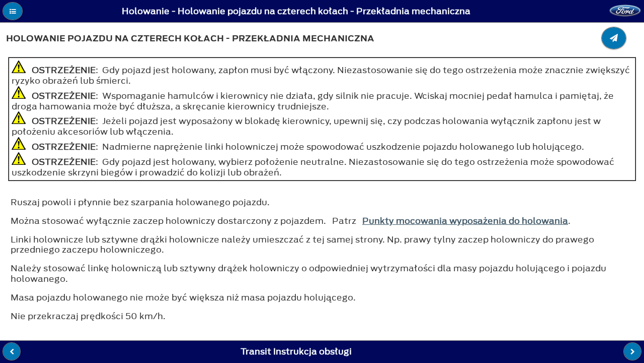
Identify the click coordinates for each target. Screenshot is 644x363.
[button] (13, 11)
